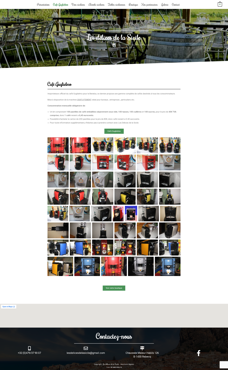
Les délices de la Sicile (114, 37)
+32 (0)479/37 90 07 (29, 352)
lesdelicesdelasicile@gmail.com (86, 352)
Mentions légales (127, 364)
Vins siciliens (78, 4)
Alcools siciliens (96, 4)
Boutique (133, 4)
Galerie (164, 4)
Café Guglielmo (60, 4)
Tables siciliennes (116, 4)
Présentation (43, 4)
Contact (176, 4)
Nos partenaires (150, 4)
